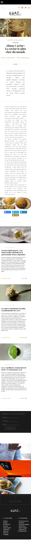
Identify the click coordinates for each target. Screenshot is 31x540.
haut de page (15, 501)
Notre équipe (23, 527)
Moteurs (5, 532)
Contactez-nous (23, 521)
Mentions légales (24, 524)
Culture (5, 521)
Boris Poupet (25, 57)
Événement (6, 524)
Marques (21, 523)
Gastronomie (7, 527)
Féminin (5, 526)
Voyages (6, 534)
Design (5, 523)
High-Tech (6, 529)
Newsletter (22, 526)
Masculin (6, 531)
